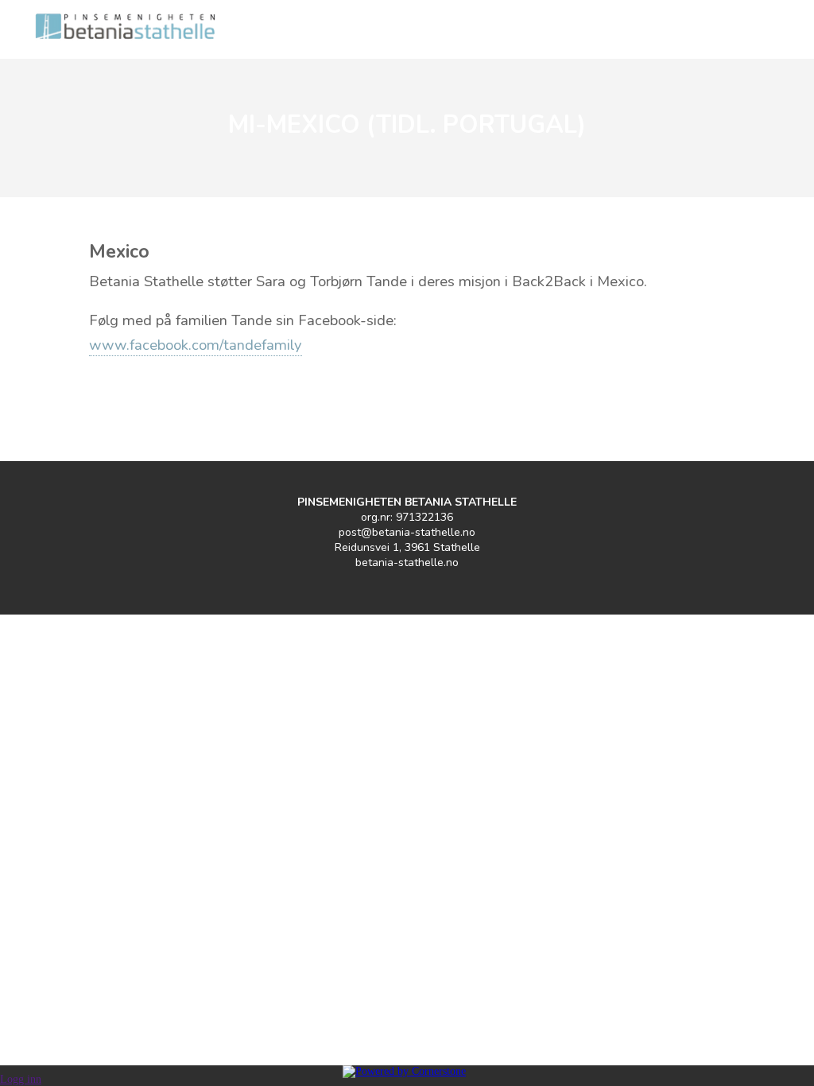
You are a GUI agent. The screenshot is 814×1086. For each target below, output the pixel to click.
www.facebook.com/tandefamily (195, 345)
